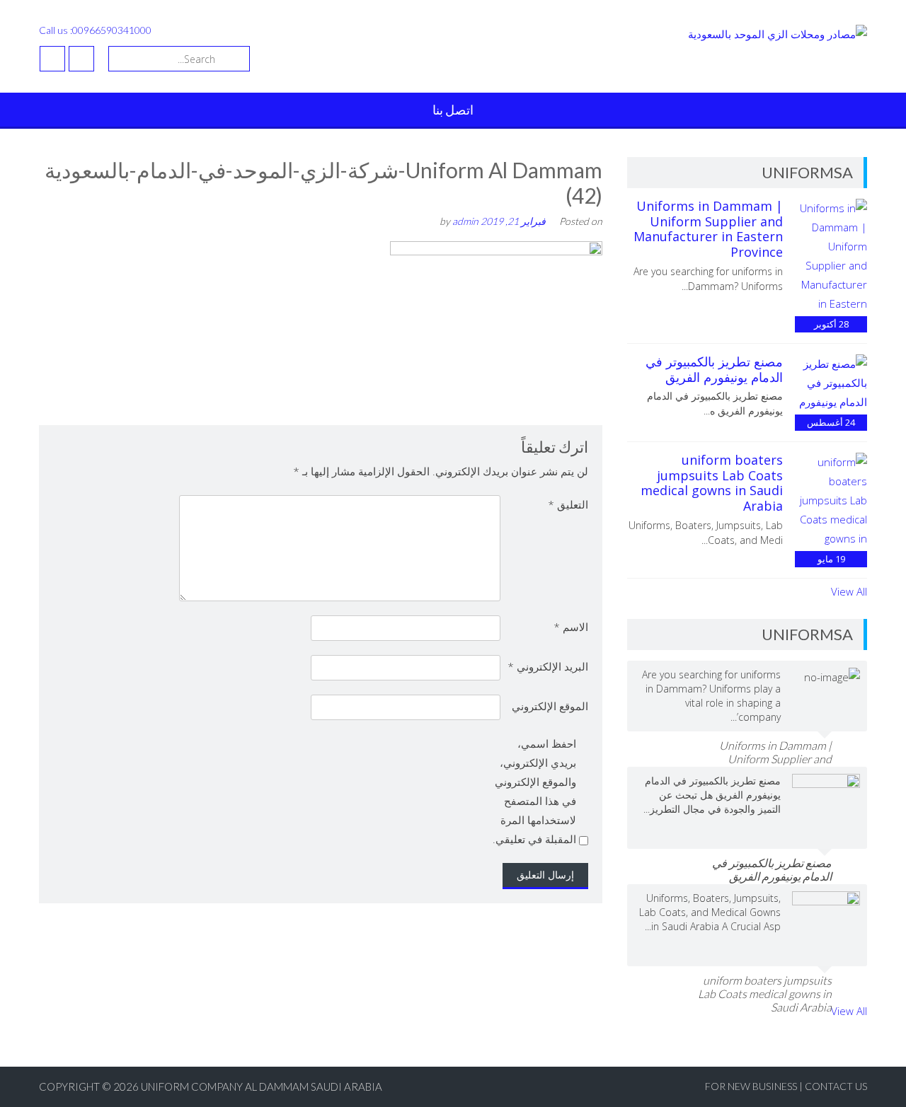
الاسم (571, 627)
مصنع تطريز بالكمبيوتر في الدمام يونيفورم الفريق (714, 369)
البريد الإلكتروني (548, 666)
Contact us (836, 1086)
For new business (752, 1086)
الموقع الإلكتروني (550, 706)
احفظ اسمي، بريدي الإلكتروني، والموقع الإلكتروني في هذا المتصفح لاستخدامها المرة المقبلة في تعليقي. (534, 791)
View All (849, 591)
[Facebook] (81, 58)
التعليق (568, 504)
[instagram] (52, 58)
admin (465, 221)
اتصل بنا (453, 109)
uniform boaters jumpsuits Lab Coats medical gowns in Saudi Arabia (712, 482)
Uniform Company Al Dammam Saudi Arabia (261, 1086)
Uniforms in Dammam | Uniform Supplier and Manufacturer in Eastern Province (708, 228)
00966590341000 (111, 30)
